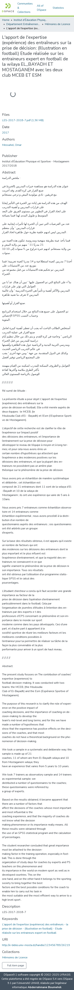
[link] (37, 120)
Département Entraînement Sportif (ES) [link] (23, 24)
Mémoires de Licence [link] (57, 24)
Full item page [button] (15, 965)
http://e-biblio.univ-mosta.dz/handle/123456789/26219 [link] (36, 945)
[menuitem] (42, 8)
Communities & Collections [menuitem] (25, 8)
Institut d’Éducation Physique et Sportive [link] (31, 20)
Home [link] (5, 20)
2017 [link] (5, 133)
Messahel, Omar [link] (12, 145)
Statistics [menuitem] (58, 8)
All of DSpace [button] (41, 8)
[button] (8, 7)
